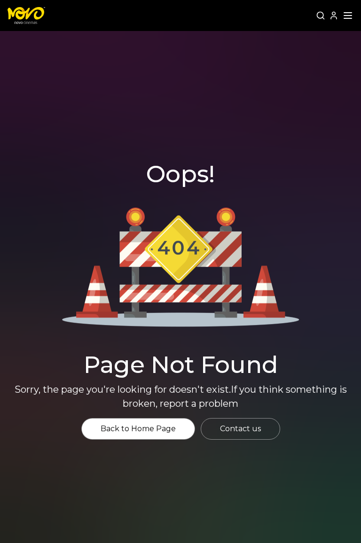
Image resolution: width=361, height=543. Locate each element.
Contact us (240, 428)
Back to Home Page (138, 428)
